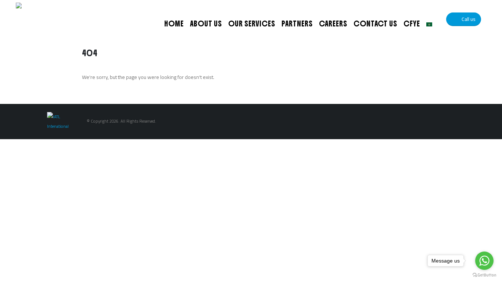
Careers (333, 23)
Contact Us (375, 23)
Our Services (251, 23)
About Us (206, 23)
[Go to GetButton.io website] (484, 274)
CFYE (412, 23)
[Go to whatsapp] (484, 261)
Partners (297, 23)
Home (174, 23)
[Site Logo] (62, 19)
